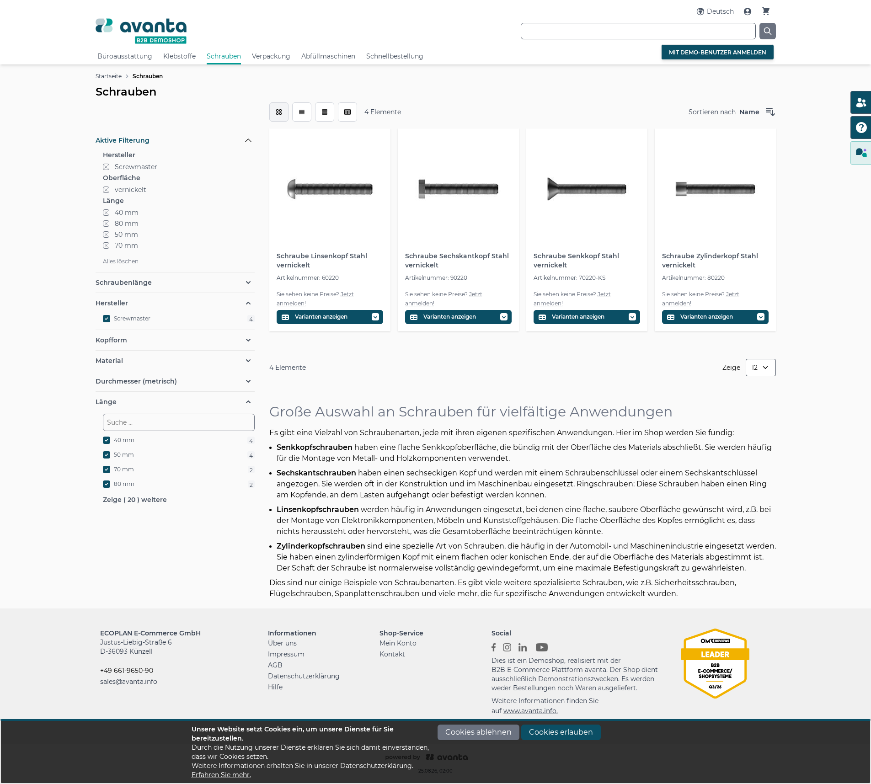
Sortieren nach (712, 112)
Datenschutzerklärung (304, 676)
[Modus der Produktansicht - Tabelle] (324, 112)
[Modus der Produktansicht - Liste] (301, 112)
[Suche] (767, 31)
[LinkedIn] (522, 647)
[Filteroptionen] (175, 119)
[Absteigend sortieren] (770, 112)
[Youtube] (542, 647)
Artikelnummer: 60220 (308, 277)
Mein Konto (398, 643)
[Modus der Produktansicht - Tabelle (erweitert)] (347, 112)
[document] (436, 752)
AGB (275, 665)
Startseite (109, 76)
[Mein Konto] (748, 11)
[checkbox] (279, 112)
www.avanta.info (529, 711)
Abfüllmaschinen (328, 56)
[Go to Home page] (209, 31)
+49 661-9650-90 (126, 671)
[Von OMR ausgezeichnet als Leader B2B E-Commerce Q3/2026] (715, 663)
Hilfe (275, 687)
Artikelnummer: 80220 (693, 277)
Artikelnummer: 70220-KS (569, 277)
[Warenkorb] (765, 11)
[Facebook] (494, 647)
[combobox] (638, 31)
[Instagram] (507, 647)
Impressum (286, 654)
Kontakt (392, 654)
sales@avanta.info (128, 681)
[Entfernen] (106, 167)
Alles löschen (121, 261)
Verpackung (271, 56)
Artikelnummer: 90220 (436, 277)
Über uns (282, 643)
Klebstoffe (179, 56)
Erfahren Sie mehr (221, 775)
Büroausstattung (124, 56)
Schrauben (224, 56)
